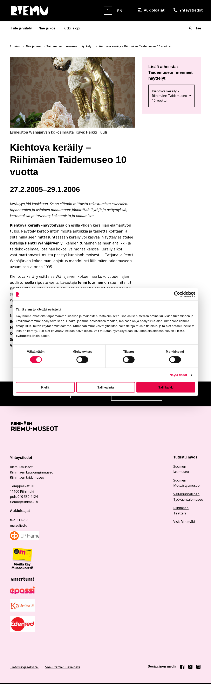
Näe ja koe (47, 28)
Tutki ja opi (71, 28)
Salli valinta (105, 387)
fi (108, 10)
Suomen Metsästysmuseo (186, 483)
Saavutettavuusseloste (62, 667)
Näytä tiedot (178, 375)
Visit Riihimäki (184, 521)
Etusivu (15, 46)
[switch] (82, 359)
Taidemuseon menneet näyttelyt (70, 46)
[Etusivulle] (40, 10)
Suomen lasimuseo (181, 469)
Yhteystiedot (191, 10)
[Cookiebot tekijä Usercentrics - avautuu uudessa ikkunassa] (177, 294)
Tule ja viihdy (21, 28)
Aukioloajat (154, 10)
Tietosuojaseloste (24, 667)
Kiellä (45, 387)
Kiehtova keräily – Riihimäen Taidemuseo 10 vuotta (171, 96)
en (119, 10)
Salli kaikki (165, 387)
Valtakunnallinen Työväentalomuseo (187, 497)
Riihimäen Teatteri (181, 510)
